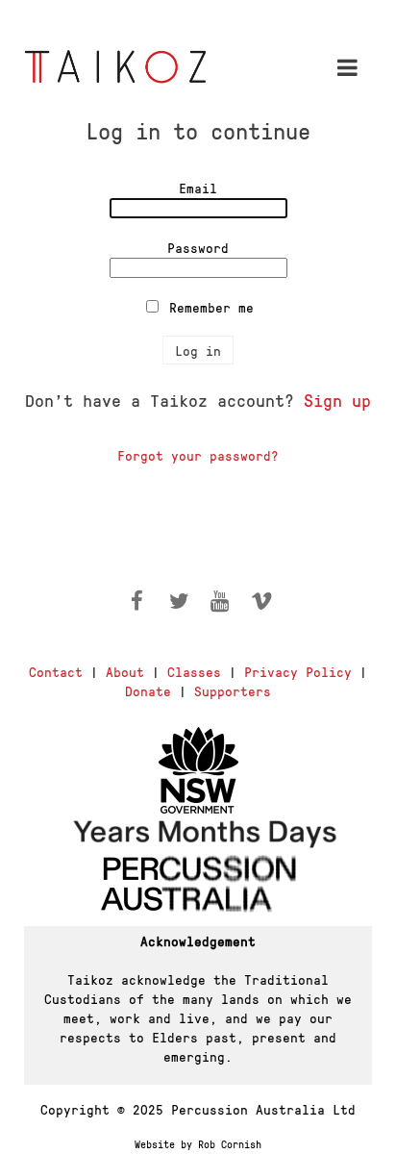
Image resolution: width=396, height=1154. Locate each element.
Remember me (211, 306)
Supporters (232, 690)
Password (198, 247)
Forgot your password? (198, 455)
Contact (56, 671)
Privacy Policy (298, 671)
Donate (148, 690)
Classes (194, 671)
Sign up (337, 400)
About (125, 671)
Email (198, 187)
